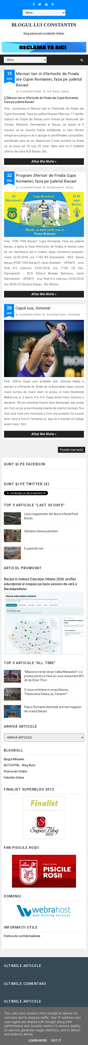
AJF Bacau (53, 91)
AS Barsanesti (55, 187)
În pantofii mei (33, 548)
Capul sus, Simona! (33, 308)
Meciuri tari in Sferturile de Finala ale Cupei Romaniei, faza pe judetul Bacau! (49, 79)
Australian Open (56, 314)
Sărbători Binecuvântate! (41, 531)
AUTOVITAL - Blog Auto (19, 765)
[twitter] (39, 4)
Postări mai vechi (71, 449)
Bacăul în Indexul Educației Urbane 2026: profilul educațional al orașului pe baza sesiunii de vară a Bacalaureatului (40, 584)
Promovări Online (15, 771)
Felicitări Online (14, 777)
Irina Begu (74, 314)
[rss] (52, 4)
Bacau (65, 91)
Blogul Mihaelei (14, 759)
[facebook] (34, 4)
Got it (56, 1040)
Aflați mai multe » (44, 161)
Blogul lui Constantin (44, 25)
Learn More (37, 1040)
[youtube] (46, 4)
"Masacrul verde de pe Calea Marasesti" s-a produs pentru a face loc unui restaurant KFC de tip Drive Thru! (54, 676)
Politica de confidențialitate (22, 936)
